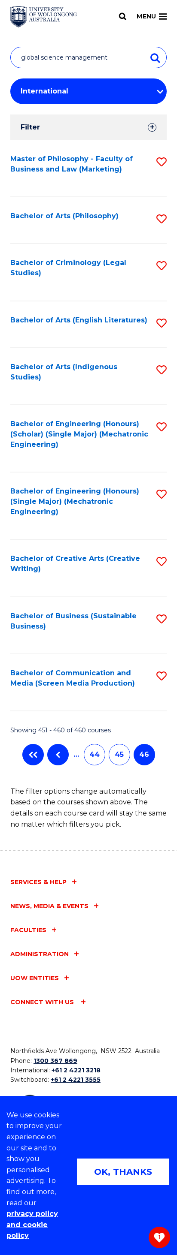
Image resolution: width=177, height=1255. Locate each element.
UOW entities (34, 978)
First (33, 754)
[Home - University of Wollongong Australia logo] (43, 16)
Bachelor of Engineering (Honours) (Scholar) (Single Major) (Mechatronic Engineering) (79, 434)
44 (94, 754)
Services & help (38, 882)
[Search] (123, 16)
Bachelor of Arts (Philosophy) (64, 216)
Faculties (28, 930)
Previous (58, 754)
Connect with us (43, 1002)
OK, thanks (123, 1172)
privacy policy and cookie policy (32, 1225)
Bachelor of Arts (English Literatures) (78, 320)
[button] (161, 162)
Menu (146, 16)
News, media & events (49, 906)
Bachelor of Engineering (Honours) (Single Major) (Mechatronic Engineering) (74, 501)
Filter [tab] (30, 127)
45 (119, 754)
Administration (39, 954)
